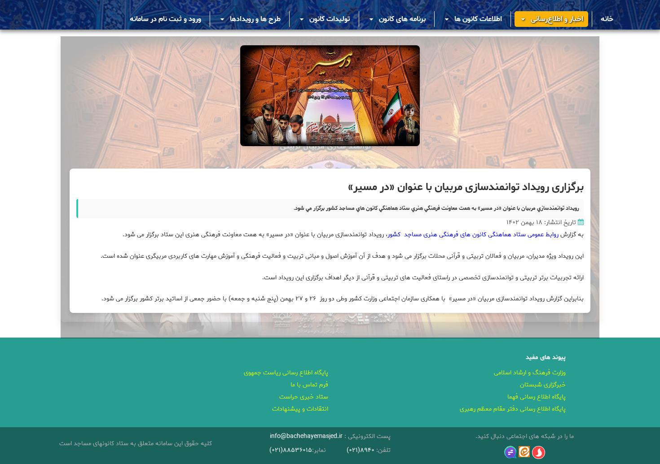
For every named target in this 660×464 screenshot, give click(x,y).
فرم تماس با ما (309, 385)
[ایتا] (524, 452)
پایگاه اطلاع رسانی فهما (536, 397)
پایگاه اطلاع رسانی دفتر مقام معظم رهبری (513, 409)
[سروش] (539, 452)
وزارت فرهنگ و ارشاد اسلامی (530, 373)
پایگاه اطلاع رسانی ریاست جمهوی (286, 373)
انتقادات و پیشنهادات (300, 409)
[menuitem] (607, 19)
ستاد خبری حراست (303, 397)
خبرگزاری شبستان (543, 385)
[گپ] (510, 452)
